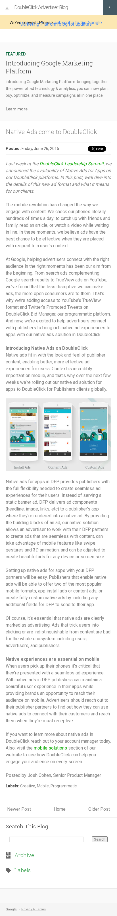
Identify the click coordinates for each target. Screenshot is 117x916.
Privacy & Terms (33, 909)
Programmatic (64, 786)
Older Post (99, 809)
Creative (27, 786)
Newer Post (19, 809)
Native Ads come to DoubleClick (51, 131)
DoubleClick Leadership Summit (71, 163)
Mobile (43, 786)
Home (60, 809)
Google (11, 909)
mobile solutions (50, 748)
